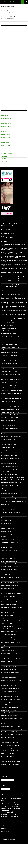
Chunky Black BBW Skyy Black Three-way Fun (11, 471)
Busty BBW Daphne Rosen (7, 325)
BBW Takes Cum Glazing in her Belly (9, 748)
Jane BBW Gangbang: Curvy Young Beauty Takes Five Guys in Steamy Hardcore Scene (13, 265)
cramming (23, 806)
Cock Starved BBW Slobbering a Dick (9, 542)
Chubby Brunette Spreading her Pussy (9, 742)
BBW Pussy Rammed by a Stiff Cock (9, 661)
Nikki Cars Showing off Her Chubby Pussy (10, 591)
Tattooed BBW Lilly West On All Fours (9, 485)
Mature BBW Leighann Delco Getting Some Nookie (12, 479)
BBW (3, 798)
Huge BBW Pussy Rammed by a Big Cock (10, 666)
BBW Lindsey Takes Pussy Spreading (9, 715)
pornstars (14, 814)
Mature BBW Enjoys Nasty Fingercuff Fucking (11, 699)
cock (7, 806)
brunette (7, 805)
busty (11, 805)
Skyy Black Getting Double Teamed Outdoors (11, 488)
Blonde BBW (20, 803)
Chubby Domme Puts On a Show (8, 509)
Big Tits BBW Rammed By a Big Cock (9, 685)
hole (10, 811)
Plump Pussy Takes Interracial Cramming (10, 642)
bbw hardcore (24, 798)
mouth (17, 812)
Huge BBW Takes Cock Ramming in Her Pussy (11, 718)
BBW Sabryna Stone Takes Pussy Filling (10, 577)
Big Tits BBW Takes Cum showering (9, 536)
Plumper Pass (9, 814)
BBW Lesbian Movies (5, 134)
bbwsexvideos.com (14, 801)
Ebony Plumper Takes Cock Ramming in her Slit (11, 593)
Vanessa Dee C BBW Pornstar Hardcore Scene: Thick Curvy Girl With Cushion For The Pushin (13, 253)
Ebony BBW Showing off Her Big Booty (10, 601)
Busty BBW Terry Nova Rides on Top (9, 574)
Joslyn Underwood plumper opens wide (10, 355)
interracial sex (4, 812)
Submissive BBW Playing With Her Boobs (10, 512)
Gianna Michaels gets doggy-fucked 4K (10, 358)
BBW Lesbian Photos (5, 137)
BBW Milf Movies (5, 139)
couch (20, 806)
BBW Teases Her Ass (5, 517)
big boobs (4, 803)
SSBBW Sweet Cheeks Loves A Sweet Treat (10, 433)
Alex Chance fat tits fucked (7, 330)
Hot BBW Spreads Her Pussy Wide (9, 683)
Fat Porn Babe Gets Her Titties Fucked (9, 566)
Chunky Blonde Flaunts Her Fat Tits (9, 550)
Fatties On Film (4, 150)
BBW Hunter (4, 131)
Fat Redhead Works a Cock (7, 555)
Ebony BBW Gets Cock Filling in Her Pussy (10, 726)
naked (20, 812)
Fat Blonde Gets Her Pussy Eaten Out (9, 439)
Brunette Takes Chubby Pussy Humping (10, 745)
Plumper (4, 815)
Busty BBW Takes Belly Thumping (8, 669)
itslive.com (10, 812)
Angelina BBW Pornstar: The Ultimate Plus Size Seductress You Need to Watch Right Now (12, 293)
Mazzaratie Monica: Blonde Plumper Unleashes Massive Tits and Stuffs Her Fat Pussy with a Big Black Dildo (14, 277)
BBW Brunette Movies (6, 123)
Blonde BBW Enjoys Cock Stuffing (8, 737)
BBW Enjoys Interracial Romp (7, 753)
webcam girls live (19, 839)
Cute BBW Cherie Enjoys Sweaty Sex (9, 385)
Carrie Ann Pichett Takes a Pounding (9, 377)
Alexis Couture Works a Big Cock (8, 401)
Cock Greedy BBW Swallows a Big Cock (10, 767)
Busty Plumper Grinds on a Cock (8, 553)
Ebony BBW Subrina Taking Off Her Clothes (11, 414)
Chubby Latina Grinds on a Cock (8, 558)
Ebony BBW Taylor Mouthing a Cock (9, 452)
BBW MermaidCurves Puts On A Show (10, 409)
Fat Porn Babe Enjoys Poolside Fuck (9, 563)
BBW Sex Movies (5, 831)
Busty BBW (3, 148)
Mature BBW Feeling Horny (7, 528)
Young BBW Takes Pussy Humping (8, 740)
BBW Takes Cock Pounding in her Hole (10, 672)
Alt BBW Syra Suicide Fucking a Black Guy (10, 412)
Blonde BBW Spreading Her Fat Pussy (9, 599)
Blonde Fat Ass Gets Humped (7, 612)
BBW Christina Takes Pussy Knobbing (9, 653)
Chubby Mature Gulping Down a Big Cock (10, 688)
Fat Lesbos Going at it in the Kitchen (9, 493)
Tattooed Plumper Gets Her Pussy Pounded (11, 393)
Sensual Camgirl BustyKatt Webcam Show (10, 404)
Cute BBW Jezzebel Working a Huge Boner (10, 469)
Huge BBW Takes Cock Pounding (8, 634)
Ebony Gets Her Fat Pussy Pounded (9, 569)
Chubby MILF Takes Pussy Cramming (9, 664)
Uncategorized (4, 161)
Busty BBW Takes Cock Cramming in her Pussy (11, 704)
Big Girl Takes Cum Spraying (7, 756)
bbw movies (2, 839)
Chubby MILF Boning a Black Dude (9, 371)
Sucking (11, 816)
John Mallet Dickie (10, 12)
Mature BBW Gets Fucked (7, 544)
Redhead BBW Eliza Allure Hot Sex (9, 498)
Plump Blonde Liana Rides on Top (8, 588)
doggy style (6, 808)
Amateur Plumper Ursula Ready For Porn (10, 447)
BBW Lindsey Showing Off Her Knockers (10, 450)
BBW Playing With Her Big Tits (8, 531)
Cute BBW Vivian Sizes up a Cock (8, 490)
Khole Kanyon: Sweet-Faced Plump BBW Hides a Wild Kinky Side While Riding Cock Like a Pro (13, 319)
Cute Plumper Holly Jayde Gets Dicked (10, 406)
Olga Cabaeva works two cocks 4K (9, 360)
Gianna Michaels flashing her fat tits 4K (10, 336)
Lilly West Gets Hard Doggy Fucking (9, 496)
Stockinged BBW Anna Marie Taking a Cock (11, 482)
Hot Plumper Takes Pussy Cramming (9, 596)
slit (8, 816)
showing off (4, 816)
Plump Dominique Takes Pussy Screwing (10, 710)
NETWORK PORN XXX (7, 839)
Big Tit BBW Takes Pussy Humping (9, 647)
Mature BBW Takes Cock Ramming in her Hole (11, 607)
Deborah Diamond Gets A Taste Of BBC (10, 428)
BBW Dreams (8, 798)
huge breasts (14, 811)
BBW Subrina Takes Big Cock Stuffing (9, 693)
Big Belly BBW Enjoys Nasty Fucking (9, 645)
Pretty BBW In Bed (5, 504)
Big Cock (9, 803)
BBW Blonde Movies (5, 121)
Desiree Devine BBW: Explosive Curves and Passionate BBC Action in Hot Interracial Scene (13, 232)
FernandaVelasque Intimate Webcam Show (11, 436)
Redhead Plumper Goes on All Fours (9, 474)
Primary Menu (26, 2)
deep (2, 808)
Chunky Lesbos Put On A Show (9, 17)
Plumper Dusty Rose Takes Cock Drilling (10, 582)
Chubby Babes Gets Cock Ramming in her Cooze (12, 675)
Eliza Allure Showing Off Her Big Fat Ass (10, 463)
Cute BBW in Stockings (6, 520)
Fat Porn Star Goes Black (6, 547)
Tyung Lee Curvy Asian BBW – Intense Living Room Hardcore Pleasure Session (12, 236)
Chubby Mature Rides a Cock (7, 656)
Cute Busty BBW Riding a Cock (8, 395)
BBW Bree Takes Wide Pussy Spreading (10, 610)
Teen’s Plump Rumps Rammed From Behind (11, 620)
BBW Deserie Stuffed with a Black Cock (10, 585)
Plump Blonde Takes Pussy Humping (9, 723)
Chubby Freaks (3, 806)
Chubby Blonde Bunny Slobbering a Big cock (11, 750)
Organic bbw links (5, 834)
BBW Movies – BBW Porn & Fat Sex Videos (11, 2)
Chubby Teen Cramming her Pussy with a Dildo (12, 628)
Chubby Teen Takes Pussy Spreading (9, 623)
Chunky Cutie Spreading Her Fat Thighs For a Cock (12, 390)
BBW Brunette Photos (6, 126)
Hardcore (5, 810)
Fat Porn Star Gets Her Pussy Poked (9, 561)
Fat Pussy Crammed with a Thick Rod (9, 696)
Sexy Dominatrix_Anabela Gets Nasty (9, 417)
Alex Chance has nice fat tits (7, 349)
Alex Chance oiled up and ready (8, 341)
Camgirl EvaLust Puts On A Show (8, 423)
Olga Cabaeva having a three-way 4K (9, 339)
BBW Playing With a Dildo (7, 526)
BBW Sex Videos (14, 839)
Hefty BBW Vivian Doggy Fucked (8, 534)
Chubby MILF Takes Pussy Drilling (8, 677)
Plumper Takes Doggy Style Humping (9, 731)
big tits (14, 803)
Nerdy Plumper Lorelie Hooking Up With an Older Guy (13, 501)
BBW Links (3, 828)
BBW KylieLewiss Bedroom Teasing (9, 431)
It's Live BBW (4, 156)
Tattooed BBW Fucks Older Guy (8, 515)
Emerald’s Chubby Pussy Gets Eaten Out (10, 712)
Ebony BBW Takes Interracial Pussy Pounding (11, 734)
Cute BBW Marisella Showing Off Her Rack (11, 398)
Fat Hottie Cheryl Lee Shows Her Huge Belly (11, 374)
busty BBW (16, 805)
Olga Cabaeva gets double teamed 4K (9, 328)
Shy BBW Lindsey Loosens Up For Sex (9, 466)
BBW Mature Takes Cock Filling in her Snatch (11, 680)
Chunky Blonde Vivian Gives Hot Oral (9, 461)
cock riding (16, 806)
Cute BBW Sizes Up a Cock (7, 507)
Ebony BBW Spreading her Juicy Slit (9, 580)
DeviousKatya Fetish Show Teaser (8, 444)
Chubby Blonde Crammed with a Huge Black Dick (12, 721)
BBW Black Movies (5, 115)
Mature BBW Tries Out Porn (7, 523)
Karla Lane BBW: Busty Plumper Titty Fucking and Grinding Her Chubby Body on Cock (12, 285)
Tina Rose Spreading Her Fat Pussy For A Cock (11, 425)
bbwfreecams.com (16, 798)
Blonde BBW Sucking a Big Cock (8, 758)
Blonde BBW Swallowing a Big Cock (9, 615)
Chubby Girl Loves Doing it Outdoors (9, 382)
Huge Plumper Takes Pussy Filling (8, 691)
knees (14, 812)
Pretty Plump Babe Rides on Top (8, 604)
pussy (19, 814)
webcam (16, 816)
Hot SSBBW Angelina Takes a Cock (9, 387)
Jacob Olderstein (10, 18)
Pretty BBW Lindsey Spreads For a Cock (10, 458)
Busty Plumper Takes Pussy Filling (8, 639)
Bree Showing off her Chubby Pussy (9, 631)
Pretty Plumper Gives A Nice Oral (8, 420)
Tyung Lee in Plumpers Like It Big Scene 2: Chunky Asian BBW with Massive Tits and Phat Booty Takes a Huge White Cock (14, 298)
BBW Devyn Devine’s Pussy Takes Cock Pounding (12, 572)
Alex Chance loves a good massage (9, 363)
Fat (10, 808)
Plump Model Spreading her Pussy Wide (10, 637)
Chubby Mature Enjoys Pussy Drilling (9, 702)
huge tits (20, 811)
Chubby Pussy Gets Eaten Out (7, 539)
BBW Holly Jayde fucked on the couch (9, 352)
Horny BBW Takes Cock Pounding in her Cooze (11, 618)
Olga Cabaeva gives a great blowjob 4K (10, 347)
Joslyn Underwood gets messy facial (9, 333)
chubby (22, 805)
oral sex (23, 812)
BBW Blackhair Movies (6, 118)
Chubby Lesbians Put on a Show (9, 10)
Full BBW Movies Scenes (6, 153)
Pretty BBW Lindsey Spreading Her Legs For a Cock (12, 477)
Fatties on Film (16, 808)
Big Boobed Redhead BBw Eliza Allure (9, 455)
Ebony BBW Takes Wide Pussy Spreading (10, 764)
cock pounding (11, 806)
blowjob (3, 805)
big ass (20, 801)
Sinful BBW (3, 158)
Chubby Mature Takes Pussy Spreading (10, 707)
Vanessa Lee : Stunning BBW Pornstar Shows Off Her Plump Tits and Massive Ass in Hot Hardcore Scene (13, 257)
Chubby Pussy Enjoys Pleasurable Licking (10, 761)
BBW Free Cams (4, 129)
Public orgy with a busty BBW (7, 322)
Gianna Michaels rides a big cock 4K (9, 344)
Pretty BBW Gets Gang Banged (8, 366)
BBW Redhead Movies (6, 145)
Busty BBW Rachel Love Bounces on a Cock (11, 379)
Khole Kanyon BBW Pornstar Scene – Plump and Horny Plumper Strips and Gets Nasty (13, 269)
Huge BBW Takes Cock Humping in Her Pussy (11, 729)
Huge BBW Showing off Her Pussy (9, 626)
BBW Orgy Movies (5, 142)
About (2, 825)
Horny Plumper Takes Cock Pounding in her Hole (12, 658)
